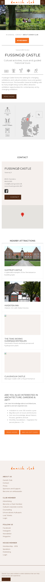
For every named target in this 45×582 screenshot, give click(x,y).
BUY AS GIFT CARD (30, 432)
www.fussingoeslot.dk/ (13, 186)
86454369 (8, 181)
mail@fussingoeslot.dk (13, 184)
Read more (11, 432)
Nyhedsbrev (22, 40)
